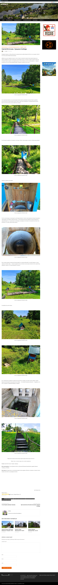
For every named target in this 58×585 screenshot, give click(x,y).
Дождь (6, 51)
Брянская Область (5, 47)
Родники (21, 47)
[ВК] (53, 2)
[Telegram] (54, 2)
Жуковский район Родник (30, 498)
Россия (25, 47)
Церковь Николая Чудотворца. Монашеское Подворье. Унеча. (7, 530)
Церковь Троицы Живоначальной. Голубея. (19, 530)
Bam (23, 583)
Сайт (2, 563)
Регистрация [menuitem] (6, 0)
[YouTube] (52, 2)
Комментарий (4, 541)
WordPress (20, 583)
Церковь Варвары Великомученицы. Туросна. (33, 530)
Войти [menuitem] (3, 0)
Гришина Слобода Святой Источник (19, 498)
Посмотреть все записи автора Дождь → (15, 513)
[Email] (55, 2)
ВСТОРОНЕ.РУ (12, 583)
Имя (3, 554)
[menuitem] (1, 0)
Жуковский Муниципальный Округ (14, 47)
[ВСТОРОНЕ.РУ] (29, 10)
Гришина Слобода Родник (9, 498)
